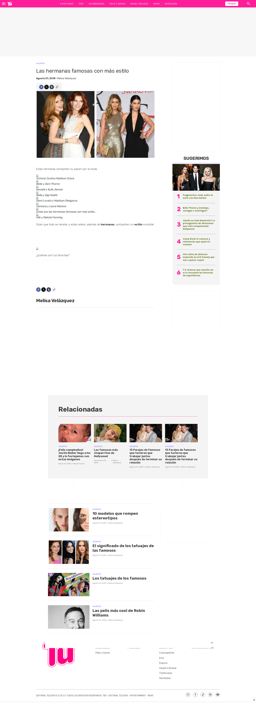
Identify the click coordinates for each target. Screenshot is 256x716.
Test (81, 3)
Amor (156, 3)
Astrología (171, 3)
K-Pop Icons (66, 3)
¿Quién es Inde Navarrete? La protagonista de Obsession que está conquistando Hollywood (199, 224)
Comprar (232, 3)
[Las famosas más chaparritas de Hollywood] (110, 433)
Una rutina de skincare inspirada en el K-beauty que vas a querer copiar (199, 257)
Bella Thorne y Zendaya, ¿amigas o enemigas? (196, 209)
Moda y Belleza (139, 3)
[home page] (9, 3)
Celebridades (96, 3)
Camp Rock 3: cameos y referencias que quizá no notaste (196, 241)
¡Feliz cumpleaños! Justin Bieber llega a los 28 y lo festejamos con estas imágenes (74, 454)
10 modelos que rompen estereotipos (115, 515)
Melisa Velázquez (66, 78)
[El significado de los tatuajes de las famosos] (68, 552)
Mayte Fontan (79, 464)
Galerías (40, 63)
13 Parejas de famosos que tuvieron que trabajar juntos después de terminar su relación (145, 456)
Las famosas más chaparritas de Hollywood (106, 453)
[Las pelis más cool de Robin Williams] (68, 617)
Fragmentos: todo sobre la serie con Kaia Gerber (198, 196)
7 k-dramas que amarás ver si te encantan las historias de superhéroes (198, 272)
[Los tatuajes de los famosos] (68, 584)
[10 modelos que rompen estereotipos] (68, 520)
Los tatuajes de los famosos (119, 578)
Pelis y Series (117, 3)
